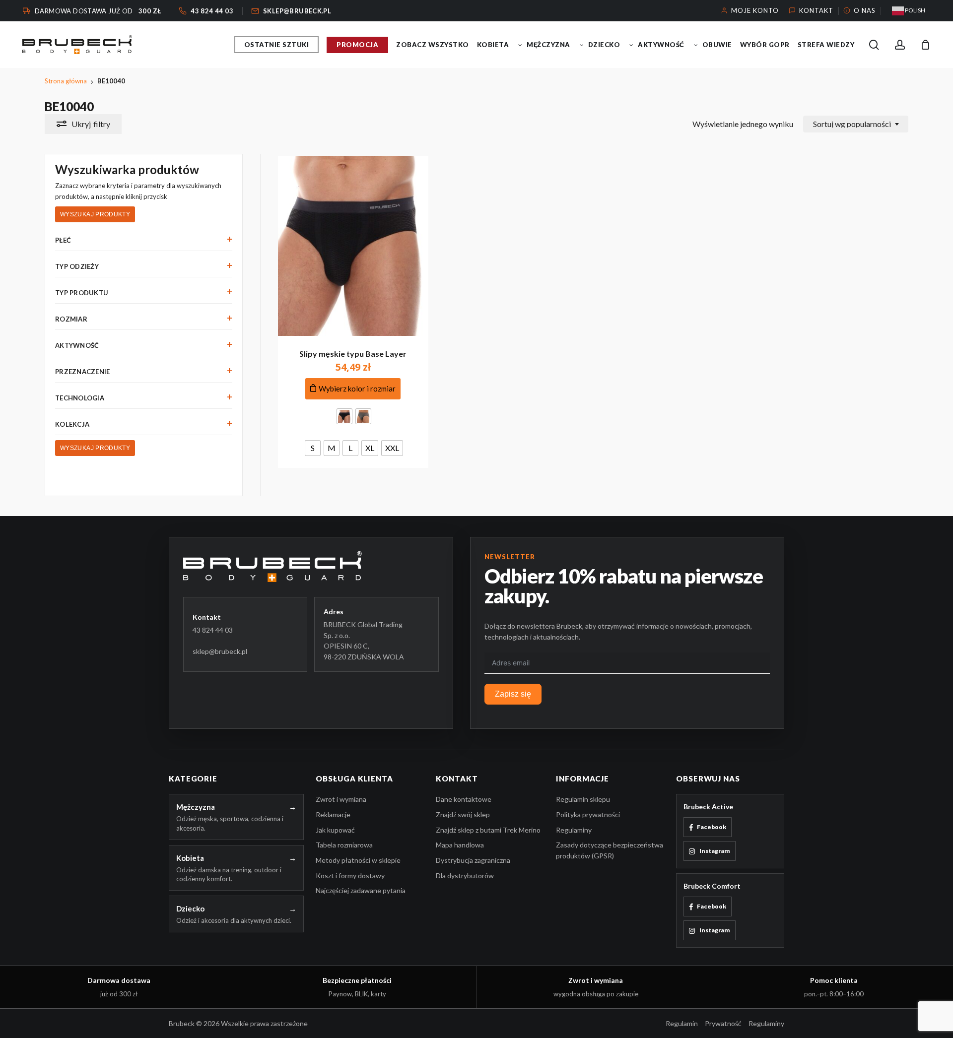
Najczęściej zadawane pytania (361, 890)
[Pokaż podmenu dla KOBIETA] (520, 45)
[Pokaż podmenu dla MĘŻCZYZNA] (581, 45)
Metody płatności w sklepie (358, 860)
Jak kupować (335, 830)
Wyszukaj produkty (95, 214)
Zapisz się (513, 694)
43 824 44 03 (213, 630)
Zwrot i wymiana (341, 799)
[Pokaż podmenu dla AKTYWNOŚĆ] (695, 45)
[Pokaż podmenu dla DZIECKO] (631, 45)
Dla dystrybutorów (465, 875)
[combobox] (855, 124)
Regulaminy (574, 830)
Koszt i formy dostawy (350, 875)
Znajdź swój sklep (463, 814)
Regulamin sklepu (583, 799)
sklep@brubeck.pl (220, 651)
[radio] (344, 416)
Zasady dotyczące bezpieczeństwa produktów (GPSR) (609, 850)
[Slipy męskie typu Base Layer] (353, 246)
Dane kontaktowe (463, 799)
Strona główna (66, 81)
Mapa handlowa (460, 845)
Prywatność (723, 1023)
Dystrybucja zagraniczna (473, 860)
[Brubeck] (311, 566)
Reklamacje (333, 814)
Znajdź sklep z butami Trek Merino (488, 830)
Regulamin (682, 1023)
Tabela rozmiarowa (344, 845)
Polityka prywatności (588, 814)
